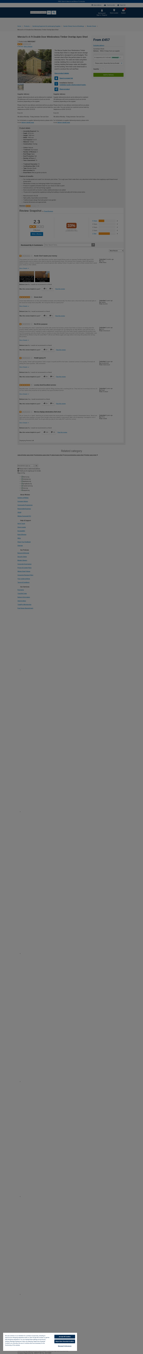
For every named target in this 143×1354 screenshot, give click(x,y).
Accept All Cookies (65, 1336)
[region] (40, 1342)
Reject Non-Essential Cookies (65, 1341)
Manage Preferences (64, 1346)
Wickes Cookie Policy (27, 1345)
